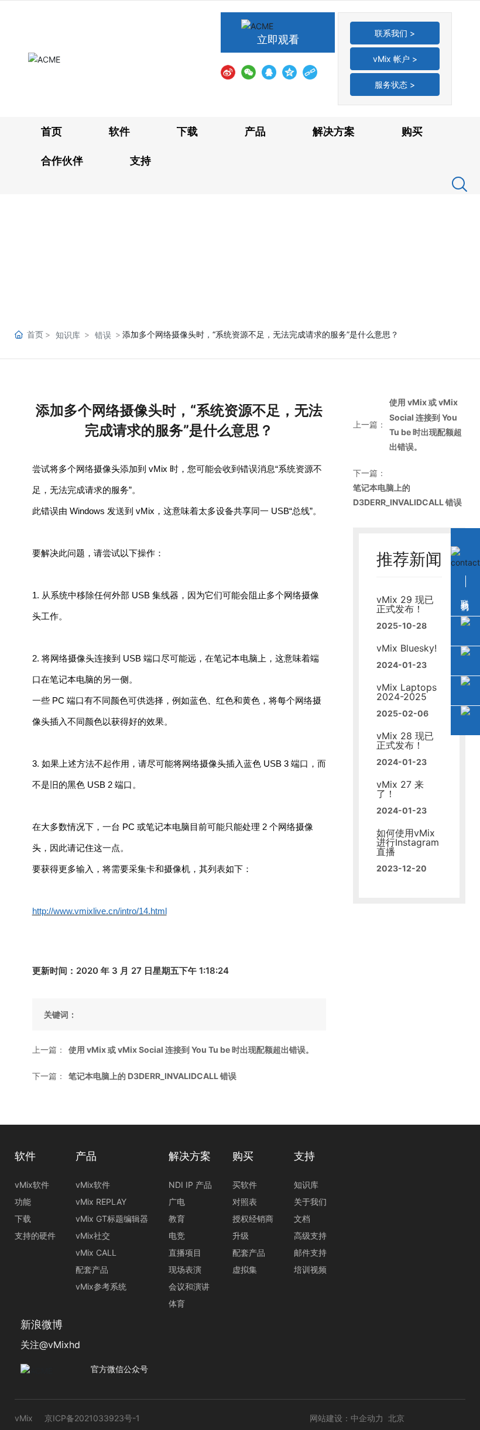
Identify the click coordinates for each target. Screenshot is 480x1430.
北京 (396, 1418)
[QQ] (269, 71)
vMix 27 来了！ (400, 789)
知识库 (68, 335)
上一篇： (48, 1050)
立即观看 (278, 39)
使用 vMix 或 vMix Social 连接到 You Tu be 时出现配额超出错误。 (191, 1050)
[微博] (228, 71)
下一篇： (48, 1076)
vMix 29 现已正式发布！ (405, 604)
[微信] (248, 71)
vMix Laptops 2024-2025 (406, 691)
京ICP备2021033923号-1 (92, 1418)
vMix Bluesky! (406, 648)
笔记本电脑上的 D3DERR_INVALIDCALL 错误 (152, 1076)
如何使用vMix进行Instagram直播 (407, 842)
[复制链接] (310, 71)
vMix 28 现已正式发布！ (405, 740)
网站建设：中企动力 (346, 1418)
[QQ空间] (289, 71)
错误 (103, 335)
